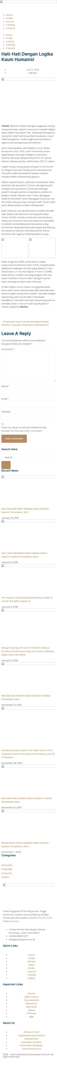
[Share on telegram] (9, 315)
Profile (9, 18)
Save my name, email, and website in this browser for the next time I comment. (23, 429)
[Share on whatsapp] (7, 315)
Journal (10, 21)
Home (9, 15)
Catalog (10, 24)
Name (5, 386)
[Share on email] (14, 315)
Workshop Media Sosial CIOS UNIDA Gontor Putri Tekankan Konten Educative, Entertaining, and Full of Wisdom (28, 754)
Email (5, 398)
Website (6, 411)
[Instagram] (28, 1062)
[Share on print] (16, 315)
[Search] (6, 465)
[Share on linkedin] (12, 315)
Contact (10, 28)
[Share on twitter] (5, 315)
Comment (7, 349)
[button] (28, 31)
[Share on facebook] (2, 315)
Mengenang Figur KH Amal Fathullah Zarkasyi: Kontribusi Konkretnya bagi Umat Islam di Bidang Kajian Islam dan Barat (27, 651)
